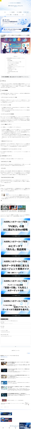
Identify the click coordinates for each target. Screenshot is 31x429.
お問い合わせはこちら (4, 356)
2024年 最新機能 (10, 60)
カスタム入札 (10, 70)
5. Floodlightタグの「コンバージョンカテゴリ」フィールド (16, 66)
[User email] (1, 200)
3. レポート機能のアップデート (12, 64)
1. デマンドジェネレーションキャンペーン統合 (14, 61)
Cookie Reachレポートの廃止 (12, 69)
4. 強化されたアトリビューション (13, 65)
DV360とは (9, 59)
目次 (14, 56)
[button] (28, 227)
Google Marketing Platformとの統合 (13, 71)
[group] (5, 209)
